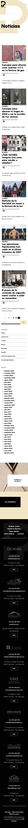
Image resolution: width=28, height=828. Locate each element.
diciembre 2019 (9, 398)
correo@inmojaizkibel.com (14, 756)
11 (13, 318)
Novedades (4, 348)
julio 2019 (7, 410)
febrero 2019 (8, 421)
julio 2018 (7, 437)
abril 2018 (7, 444)
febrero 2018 (8, 448)
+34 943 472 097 (14, 588)
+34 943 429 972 (14, 786)
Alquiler (3, 333)
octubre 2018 (8, 430)
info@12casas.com (14, 559)
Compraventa (4, 336)
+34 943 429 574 (14, 720)
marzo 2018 (8, 446)
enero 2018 (7, 451)
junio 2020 (7, 384)
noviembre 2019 (9, 400)
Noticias (3, 344)
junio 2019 (7, 412)
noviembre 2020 (9, 373)
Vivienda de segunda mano (8, 356)
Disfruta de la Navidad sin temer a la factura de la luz (13, 203)
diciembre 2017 (9, 453)
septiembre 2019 (9, 405)
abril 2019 (7, 416)
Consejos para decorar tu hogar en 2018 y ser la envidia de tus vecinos (13, 112)
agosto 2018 (8, 435)
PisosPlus (5, 242)
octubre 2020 (8, 375)
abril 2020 (7, 389)
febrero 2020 (8, 394)
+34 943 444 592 (14, 753)
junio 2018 (7, 439)
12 (16, 318)
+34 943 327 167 (14, 556)
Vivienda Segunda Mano (9, 288)
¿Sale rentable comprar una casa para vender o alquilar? (12, 158)
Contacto (21, 534)
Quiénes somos (14, 526)
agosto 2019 (8, 407)
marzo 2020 (8, 391)
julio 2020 (7, 382)
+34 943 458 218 (14, 687)
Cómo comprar (9, 534)
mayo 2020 (8, 387)
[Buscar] (23, 322)
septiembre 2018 (9, 432)
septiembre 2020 (9, 378)
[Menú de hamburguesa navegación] (25, 4)
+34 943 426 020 (14, 622)
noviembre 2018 (9, 428)
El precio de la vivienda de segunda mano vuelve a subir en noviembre (13, 294)
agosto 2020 (8, 380)
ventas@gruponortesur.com (14, 690)
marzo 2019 (8, 419)
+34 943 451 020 (14, 654)
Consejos (5, 62)
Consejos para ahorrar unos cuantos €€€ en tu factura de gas (14, 67)
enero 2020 (8, 396)
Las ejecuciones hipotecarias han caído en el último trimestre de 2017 (11, 248)
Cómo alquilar (14, 531)
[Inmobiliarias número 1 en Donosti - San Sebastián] (9, 4)
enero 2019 (7, 423)
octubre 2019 (8, 403)
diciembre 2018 (9, 426)
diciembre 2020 (9, 371)
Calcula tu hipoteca (14, 529)
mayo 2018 (7, 441)
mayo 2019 (7, 414)
